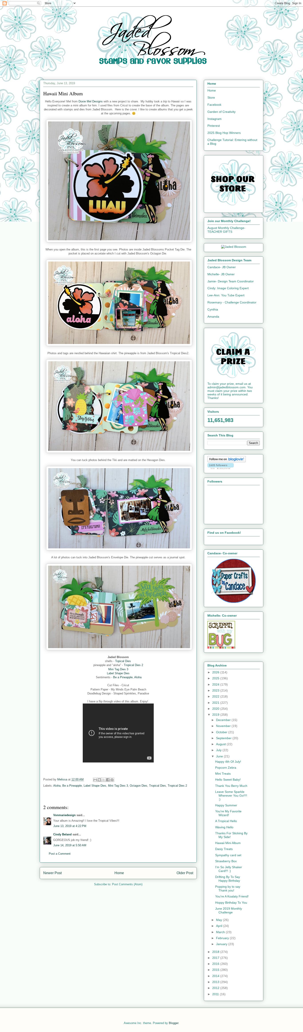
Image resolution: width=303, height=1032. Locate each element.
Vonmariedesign (64, 815)
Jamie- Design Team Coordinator (230, 281)
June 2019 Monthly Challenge (228, 910)
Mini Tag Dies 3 (118, 669)
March (221, 932)
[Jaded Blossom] (233, 246)
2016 (216, 964)
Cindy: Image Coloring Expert (228, 288)
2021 (216, 702)
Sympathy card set (228, 855)
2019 (216, 714)
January (222, 944)
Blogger (173, 1023)
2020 (216, 708)
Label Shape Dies (118, 673)
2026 (216, 672)
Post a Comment (60, 853)
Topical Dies (123, 661)
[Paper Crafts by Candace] (233, 602)
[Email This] (95, 780)
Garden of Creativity (221, 111)
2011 (216, 994)
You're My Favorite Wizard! (228, 813)
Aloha (138, 677)
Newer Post (52, 873)
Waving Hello (224, 827)
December (224, 720)
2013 (216, 982)
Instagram (214, 119)
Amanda (213, 316)
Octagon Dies (138, 785)
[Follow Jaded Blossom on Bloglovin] (226, 461)
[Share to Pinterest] (112, 780)
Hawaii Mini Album (228, 843)
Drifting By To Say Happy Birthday (227, 878)
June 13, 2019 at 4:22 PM (69, 826)
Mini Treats (223, 773)
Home (119, 873)
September (224, 738)
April (219, 926)
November (224, 726)
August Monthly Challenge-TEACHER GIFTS (226, 229)
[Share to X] (103, 780)
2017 (216, 958)
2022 (216, 696)
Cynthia (212, 309)
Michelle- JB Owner (221, 274)
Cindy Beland (62, 834)
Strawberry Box (226, 861)
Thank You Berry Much (231, 786)
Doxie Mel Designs (91, 101)
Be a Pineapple (123, 677)
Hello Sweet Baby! (228, 779)
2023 (216, 690)
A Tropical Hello (226, 821)
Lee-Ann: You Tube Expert (225, 295)
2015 (216, 969)
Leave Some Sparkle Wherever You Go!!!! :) (231, 795)
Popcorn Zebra (225, 767)
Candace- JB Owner (221, 267)
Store (211, 97)
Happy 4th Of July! (228, 761)
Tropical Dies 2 (133, 665)
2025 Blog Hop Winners (224, 133)
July (219, 750)
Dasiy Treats (224, 849)
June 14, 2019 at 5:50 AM (69, 845)
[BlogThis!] (99, 780)
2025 (216, 678)
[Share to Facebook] (108, 780)
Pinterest (213, 125)
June (220, 756)
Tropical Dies (157, 785)
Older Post (185, 873)
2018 (216, 952)
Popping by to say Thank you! (227, 888)
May (219, 920)
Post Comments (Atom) (127, 884)
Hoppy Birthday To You (231, 902)
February (223, 938)
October (222, 732)
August (221, 744)
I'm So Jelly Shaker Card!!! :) (228, 869)
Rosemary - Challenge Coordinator (231, 302)
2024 (216, 684)
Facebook (214, 104)
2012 (216, 988)
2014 (216, 976)
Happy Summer (226, 805)
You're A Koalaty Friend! (232, 896)
